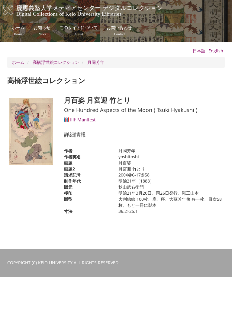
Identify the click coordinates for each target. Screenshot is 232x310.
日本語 (199, 51)
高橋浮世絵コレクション (56, 62)
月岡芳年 (95, 62)
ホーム (18, 30)
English (215, 51)
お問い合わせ (119, 30)
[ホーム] (14, 10)
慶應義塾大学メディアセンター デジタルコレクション (89, 10)
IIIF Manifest (82, 120)
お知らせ (42, 30)
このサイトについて (79, 30)
